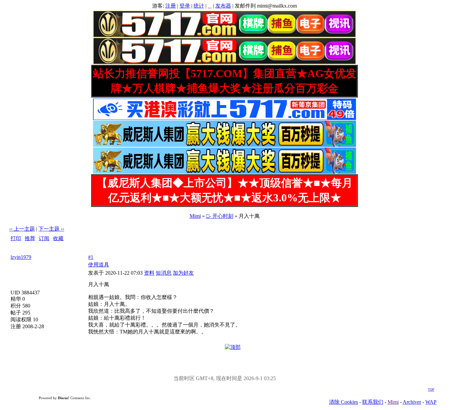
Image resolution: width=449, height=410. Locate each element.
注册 (170, 6)
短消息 (164, 273)
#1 (90, 257)
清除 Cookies (343, 402)
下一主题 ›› (51, 229)
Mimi (195, 216)
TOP (431, 389)
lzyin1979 (21, 257)
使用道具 (98, 264)
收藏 (58, 238)
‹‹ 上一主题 (22, 229)
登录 (184, 6)
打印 (16, 238)
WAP (431, 402)
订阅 (44, 238)
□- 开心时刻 (219, 216)
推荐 (30, 238)
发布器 (223, 6)
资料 (149, 273)
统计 (199, 6)
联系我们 (372, 402)
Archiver (412, 402)
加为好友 (183, 273)
